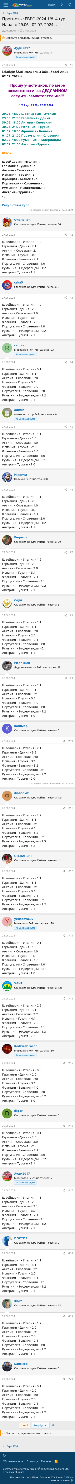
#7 (71, 552)
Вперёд (39, 1425)
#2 (71, 234)
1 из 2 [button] (24, 1425)
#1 (71, 65)
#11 (70, 808)
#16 (70, 1126)
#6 (71, 489)
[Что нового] (62, 4)
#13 (70, 935)
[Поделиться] (65, 65)
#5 (71, 427)
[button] (4, 1455)
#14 (70, 998)
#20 (70, 1379)
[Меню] (6, 5)
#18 (70, 1253)
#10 (70, 741)
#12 (70, 871)
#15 (70, 1063)
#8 (71, 615)
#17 (70, 1190)
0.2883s (68, 1477)
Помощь (32, 1461)
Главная (46, 1461)
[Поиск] (70, 4)
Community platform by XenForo (36, 1468)
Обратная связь (13, 1461)
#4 (71, 362)
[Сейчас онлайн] (10, 926)
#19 (70, 1316)
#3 (71, 297)
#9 (71, 678)
